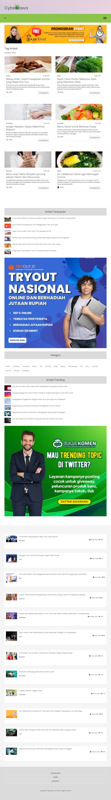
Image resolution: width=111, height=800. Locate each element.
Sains (87, 366)
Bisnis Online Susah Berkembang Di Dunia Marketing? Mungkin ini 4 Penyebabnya (47, 632)
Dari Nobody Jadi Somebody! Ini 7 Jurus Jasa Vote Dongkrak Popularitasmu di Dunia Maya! (50, 711)
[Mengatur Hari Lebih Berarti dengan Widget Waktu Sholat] (13, 558)
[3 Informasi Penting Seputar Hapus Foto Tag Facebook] (13, 539)
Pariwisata (16, 366)
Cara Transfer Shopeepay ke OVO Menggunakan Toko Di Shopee (35, 225)
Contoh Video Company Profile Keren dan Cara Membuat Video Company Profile (47, 730)
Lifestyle (16, 371)
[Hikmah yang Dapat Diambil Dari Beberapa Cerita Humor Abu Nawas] (9, 245)
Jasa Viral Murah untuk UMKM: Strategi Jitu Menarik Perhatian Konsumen (37, 419)
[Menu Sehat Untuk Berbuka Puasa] (79, 115)
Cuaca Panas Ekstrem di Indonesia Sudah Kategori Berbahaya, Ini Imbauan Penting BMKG (43, 218)
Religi (58, 76)
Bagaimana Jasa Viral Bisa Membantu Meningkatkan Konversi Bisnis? (36, 406)
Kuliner (59, 171)
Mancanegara (73, 366)
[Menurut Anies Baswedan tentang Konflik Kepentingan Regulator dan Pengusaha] (9, 239)
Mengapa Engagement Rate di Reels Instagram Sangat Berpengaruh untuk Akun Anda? (42, 393)
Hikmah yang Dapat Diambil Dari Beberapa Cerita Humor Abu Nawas (36, 244)
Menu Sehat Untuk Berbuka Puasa (76, 126)
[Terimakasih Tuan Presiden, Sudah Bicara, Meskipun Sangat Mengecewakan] (13, 656)
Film (81, 366)
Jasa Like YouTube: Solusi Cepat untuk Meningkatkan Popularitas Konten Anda (39, 386)
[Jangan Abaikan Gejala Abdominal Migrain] (27, 115)
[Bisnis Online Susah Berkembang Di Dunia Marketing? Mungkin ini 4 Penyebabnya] (13, 636)
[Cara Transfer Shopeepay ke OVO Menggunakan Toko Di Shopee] (9, 226)
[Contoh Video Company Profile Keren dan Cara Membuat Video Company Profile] (13, 732)
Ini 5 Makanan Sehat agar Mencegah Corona (78, 175)
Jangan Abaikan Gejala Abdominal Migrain (25, 128)
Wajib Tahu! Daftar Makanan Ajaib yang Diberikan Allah (76, 80)
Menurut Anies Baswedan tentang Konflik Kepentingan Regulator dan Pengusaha (40, 238)
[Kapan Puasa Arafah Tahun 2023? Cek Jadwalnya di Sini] (9, 232)
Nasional (9, 171)
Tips (41, 366)
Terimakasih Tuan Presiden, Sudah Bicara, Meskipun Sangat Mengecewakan (46, 653)
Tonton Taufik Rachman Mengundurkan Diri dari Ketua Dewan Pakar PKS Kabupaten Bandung (52, 595)
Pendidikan (25, 371)
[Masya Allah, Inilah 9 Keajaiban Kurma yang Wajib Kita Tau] (27, 67)
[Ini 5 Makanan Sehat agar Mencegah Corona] (79, 162)
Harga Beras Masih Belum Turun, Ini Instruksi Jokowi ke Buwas (34, 251)
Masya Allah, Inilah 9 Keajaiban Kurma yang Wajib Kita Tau (28, 80)
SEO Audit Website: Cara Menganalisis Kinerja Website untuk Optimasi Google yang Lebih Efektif (52, 574)
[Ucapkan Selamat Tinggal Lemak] (13, 693)
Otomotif (95, 366)
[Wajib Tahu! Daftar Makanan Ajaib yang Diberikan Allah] (79, 67)
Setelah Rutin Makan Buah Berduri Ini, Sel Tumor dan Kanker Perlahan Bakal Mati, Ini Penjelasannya (54, 613)
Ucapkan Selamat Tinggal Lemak (30, 691)
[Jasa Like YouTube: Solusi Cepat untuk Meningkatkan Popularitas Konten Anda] (9, 388)
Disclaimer (55, 781)
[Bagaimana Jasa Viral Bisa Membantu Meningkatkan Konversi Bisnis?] (9, 408)
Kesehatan (9, 123)
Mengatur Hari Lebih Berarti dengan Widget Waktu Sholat (39, 555)
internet (8, 371)
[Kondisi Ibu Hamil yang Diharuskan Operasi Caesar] (13, 674)
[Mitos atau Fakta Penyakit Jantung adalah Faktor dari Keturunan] (27, 162)
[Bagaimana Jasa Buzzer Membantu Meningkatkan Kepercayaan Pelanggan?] (9, 413)
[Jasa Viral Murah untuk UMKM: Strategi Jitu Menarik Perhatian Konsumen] (9, 420)
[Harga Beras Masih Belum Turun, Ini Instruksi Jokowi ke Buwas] (9, 252)
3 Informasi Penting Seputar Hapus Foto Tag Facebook (38, 537)
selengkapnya (43, 93)
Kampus (63, 366)
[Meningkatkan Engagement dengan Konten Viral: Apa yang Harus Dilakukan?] (9, 401)
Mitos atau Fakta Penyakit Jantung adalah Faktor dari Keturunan (25, 175)
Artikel (55, 777)
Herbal (8, 76)
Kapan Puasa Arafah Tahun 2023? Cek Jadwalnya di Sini (31, 231)
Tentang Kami (55, 773)
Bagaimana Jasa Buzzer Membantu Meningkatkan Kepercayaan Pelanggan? (38, 412)
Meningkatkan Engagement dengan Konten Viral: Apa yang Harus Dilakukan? (39, 399)
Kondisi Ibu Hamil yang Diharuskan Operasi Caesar (36, 672)
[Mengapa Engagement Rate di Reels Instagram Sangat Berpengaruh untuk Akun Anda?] (9, 394)
